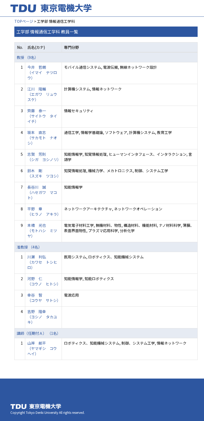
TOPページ (23, 21)
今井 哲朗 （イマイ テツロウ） (42, 72)
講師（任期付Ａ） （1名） (39, 333)
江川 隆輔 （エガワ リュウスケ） (42, 94)
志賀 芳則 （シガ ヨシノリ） (44, 156)
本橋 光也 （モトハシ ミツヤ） (42, 230)
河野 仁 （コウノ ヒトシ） (44, 281)
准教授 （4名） (29, 247)
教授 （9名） (27, 57)
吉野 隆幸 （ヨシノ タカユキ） (42, 317)
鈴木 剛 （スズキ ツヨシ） (44, 173)
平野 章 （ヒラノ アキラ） (44, 211)
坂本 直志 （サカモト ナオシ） (42, 138)
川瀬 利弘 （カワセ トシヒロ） (42, 262)
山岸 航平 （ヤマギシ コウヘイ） (42, 348)
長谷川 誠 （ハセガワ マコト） (42, 192)
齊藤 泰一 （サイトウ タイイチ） (42, 116)
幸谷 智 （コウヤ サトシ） (44, 297)
